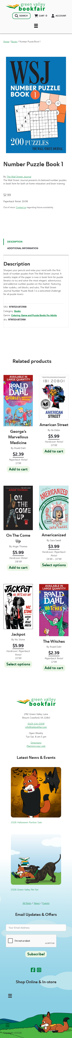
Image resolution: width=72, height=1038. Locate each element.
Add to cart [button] (18, 469)
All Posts (27, 903)
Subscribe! (36, 954)
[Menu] (36, 26)
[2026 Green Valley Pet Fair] (36, 859)
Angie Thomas (20, 546)
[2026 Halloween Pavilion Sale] (36, 792)
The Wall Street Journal (19, 176)
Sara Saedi (55, 540)
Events (45, 903)
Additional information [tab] (22, 248)
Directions (36, 742)
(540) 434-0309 (36, 723)
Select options (54, 565)
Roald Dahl (20, 448)
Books (14, 41)
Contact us (21, 207)
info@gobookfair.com (36, 727)
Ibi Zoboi (55, 430)
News (37, 903)
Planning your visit (36, 746)
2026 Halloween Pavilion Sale (26, 822)
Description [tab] (14, 241)
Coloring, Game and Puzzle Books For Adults (34, 315)
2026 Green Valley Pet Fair (25, 889)
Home (6, 41)
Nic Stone (20, 639)
